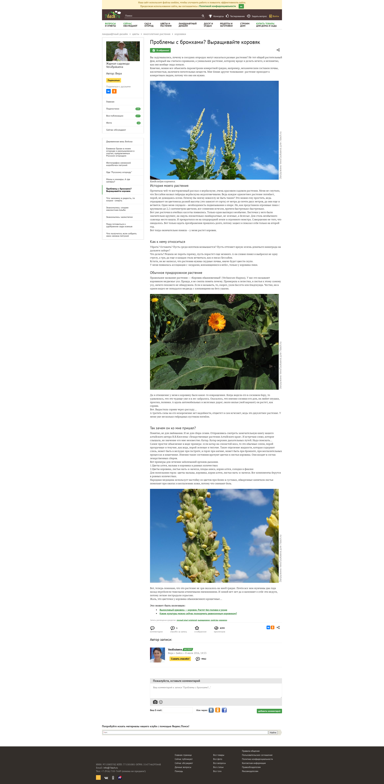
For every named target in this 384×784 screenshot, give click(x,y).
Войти (276, 16)
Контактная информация (254, 763)
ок (241, 6)
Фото (121, 123)
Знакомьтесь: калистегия (119, 217)
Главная (110, 101)
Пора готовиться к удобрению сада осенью (119, 225)
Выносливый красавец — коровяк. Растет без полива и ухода (193, 610)
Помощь (179, 771)
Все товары (218, 755)
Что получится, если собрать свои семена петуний (121, 234)
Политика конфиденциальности (257, 759)
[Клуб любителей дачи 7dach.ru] (113, 14)
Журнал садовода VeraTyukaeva (117, 65)
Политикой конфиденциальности (217, 6)
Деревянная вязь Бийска (119, 141)
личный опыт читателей (187, 620)
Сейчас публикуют (184, 759)
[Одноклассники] (114, 91)
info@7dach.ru (111, 767)
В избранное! (162, 50)
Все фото (217, 759)
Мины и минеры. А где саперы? (118, 180)
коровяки (223, 620)
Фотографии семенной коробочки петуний (118, 164)
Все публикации (121, 115)
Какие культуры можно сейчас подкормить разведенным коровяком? (198, 613)
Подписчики (121, 108)
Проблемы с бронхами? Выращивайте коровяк (119, 189)
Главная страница (183, 755)
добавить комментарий (269, 711)
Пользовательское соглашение (257, 755)
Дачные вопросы (183, 767)
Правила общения (251, 751)
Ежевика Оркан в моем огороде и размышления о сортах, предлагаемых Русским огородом (120, 152)
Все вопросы (219, 763)
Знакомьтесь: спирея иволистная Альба (117, 208)
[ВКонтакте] (108, 91)
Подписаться (114, 80)
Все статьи (218, 767)
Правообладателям (251, 767)
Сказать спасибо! (180, 658)
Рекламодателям (250, 771)
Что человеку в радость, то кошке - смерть (120, 199)
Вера (118, 73)
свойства (214, 620)
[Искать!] (203, 16)
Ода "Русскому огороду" (119, 172)
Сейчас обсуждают (116, 130)
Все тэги (217, 771)
